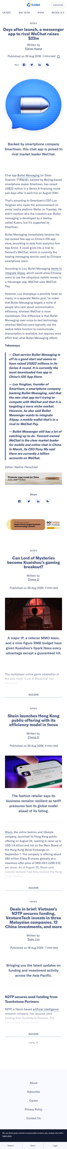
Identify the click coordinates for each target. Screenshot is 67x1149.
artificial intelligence (46, 1041)
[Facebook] (24, 64)
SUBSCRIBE (58, 5)
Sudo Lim (34, 939)
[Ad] (33, 524)
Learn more (7, 1136)
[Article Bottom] (33, 478)
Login (55, 1145)
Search (10, 1145)
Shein (8, 832)
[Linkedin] (39, 64)
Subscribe (33, 1124)
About (33, 1115)
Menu (32, 1145)
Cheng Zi (33, 579)
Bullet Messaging (28, 175)
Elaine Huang (33, 48)
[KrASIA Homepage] (33, 5)
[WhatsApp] (47, 64)
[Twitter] (31, 64)
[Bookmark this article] (58, 56)
